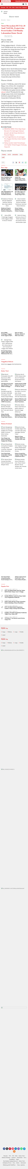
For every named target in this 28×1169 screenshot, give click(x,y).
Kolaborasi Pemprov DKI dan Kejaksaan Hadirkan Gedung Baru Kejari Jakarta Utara (6, 210)
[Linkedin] (15, 1148)
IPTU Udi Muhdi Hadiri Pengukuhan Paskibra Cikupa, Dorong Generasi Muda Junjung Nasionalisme (14, 607)
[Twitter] (7, 1148)
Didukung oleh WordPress (9, 1165)
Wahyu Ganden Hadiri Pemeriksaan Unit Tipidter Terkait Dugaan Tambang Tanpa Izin (15, 145)
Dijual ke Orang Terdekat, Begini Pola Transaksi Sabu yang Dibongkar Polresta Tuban (20, 438)
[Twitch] (18, 1148)
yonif (3, 157)
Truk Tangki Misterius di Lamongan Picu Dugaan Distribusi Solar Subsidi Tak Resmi (15, 139)
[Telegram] (24, 1149)
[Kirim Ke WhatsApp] (25, 162)
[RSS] (14, 1151)
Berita (17, 1162)
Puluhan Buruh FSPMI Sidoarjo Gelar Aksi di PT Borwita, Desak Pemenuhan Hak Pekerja (21, 385)
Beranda (6, 1155)
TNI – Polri (14, 1155)
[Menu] (2, 4)
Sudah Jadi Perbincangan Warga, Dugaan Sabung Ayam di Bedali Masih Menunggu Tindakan (21, 179)
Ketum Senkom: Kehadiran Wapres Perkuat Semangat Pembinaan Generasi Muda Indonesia (20, 210)
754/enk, (4, 154)
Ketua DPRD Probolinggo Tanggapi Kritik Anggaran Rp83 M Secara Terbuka (6, 334)
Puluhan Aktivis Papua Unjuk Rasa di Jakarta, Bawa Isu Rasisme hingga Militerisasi (21, 416)
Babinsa (10, 631)
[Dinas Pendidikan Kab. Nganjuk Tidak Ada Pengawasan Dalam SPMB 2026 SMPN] (7, 172)
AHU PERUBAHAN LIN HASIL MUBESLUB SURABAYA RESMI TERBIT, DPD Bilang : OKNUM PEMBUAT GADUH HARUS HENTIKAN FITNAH (7, 193)
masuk (9, 364)
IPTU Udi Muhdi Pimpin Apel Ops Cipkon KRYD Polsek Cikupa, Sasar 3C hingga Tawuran (15, 591)
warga (16, 631)
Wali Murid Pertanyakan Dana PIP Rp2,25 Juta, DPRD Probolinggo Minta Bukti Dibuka (7, 385)
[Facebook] (4, 1148)
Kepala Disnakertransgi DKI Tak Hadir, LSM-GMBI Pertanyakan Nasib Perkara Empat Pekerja (6, 400)
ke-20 (9, 154)
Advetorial (23, 1162)
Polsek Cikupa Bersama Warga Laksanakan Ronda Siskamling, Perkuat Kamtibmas (15, 602)
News (2, 23)
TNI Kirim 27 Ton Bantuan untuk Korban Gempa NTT (15, 619)
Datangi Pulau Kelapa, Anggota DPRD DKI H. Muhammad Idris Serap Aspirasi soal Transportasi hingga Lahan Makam (7, 352)
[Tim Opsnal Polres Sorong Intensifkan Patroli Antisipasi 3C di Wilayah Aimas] (7, 517)
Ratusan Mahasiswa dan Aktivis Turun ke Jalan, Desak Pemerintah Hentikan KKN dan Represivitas (20, 400)
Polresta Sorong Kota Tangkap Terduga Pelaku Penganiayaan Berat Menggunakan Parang (21, 455)
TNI (10, 1155)
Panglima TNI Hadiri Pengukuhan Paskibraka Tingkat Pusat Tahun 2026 (16, 613)
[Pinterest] (10, 1148)
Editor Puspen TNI (8, 35)
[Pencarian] (26, 4)
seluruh (3, 92)
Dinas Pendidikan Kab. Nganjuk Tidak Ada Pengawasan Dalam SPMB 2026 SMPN (6, 179)
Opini (17, 1159)
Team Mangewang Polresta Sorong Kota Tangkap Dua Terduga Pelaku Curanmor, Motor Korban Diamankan (6, 440)
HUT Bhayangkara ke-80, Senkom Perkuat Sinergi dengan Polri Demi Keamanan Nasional (20, 193)
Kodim (21, 631)
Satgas (3, 631)
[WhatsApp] (21, 1148)
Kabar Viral (21, 1155)
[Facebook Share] (13, 162)
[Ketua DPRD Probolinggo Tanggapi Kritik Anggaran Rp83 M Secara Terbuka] (7, 272)
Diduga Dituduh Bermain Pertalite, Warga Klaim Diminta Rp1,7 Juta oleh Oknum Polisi (7, 416)
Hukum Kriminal (6, 1157)
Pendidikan (12, 1159)
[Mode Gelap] (23, 4)
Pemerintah (19, 1157)
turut (21, 154)
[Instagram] (13, 1148)
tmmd (3, 635)
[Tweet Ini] (16, 162)
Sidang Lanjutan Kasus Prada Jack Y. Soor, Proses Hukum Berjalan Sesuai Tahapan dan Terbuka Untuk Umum (20, 578)
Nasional (14, 1157)
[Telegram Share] (22, 162)
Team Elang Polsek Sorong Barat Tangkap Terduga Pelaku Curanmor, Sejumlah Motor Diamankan (6, 455)
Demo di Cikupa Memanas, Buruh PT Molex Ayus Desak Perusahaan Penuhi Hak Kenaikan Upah (20, 334)
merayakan (15, 154)
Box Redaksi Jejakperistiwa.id (10, 1161)
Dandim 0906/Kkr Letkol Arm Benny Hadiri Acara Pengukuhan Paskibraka (15, 596)
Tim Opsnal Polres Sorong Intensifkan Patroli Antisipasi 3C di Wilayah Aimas (6, 578)
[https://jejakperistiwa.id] (8, 4)
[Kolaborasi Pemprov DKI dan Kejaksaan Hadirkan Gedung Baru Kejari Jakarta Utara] (7, 202)
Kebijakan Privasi (7, 1162)
